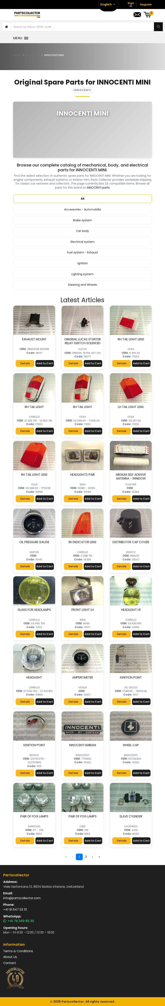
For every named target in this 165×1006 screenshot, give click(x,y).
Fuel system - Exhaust (82, 252)
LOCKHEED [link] (130, 826)
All (82, 199)
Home (17, 55)
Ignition (82, 263)
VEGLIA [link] (82, 687)
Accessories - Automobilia (82, 209)
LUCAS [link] (82, 349)
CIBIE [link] (82, 826)
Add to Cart (44, 363)
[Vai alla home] (27, 15)
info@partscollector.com (22, 898)
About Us (10, 957)
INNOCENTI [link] (82, 755)
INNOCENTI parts (98, 188)
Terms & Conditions (18, 951)
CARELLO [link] (34, 417)
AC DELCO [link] (130, 687)
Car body (82, 231)
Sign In (131, 4)
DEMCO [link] (131, 552)
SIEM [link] (83, 484)
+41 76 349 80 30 (20, 921)
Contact (9, 963)
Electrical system (83, 242)
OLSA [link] (131, 349)
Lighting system (82, 274)
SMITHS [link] (34, 552)
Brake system (82, 220)
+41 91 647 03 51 (15, 909)
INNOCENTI (33, 55)
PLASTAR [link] (130, 484)
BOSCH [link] (34, 755)
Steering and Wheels (82, 285)
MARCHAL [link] (34, 826)
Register (146, 4)
